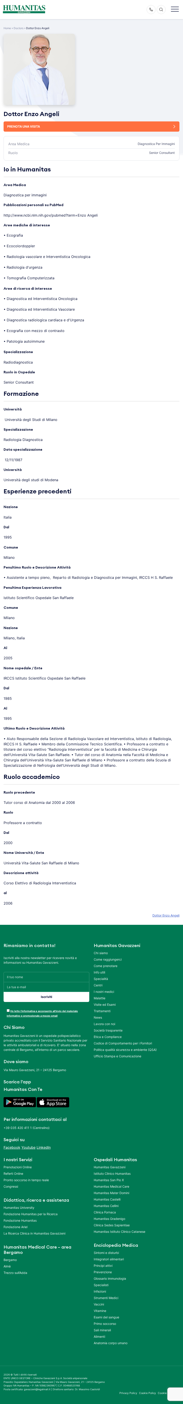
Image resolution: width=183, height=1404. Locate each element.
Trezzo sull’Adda (15, 1273)
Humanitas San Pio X (109, 1180)
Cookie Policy (147, 1393)
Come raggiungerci (108, 959)
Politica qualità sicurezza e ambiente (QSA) (125, 1050)
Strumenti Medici (106, 1298)
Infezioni (100, 1291)
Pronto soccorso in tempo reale (26, 1180)
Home (7, 28)
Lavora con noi (104, 1024)
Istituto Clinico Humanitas (112, 1173)
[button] (175, 9)
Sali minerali (102, 1330)
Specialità (101, 979)
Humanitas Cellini (106, 1206)
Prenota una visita (23, 126)
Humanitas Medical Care (111, 1186)
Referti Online (13, 1173)
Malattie (99, 998)
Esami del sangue (106, 1317)
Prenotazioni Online (18, 1167)
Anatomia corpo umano (110, 1343)
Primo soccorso (105, 1324)
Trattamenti (102, 1011)
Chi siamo (101, 953)
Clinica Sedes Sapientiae (112, 1225)
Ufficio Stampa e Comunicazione (117, 1056)
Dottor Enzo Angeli (165, 915)
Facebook (12, 1147)
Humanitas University (19, 1207)
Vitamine (100, 1311)
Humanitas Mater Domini (111, 1193)
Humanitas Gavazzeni (109, 1167)
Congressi (11, 1186)
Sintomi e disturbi (106, 1253)
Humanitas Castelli (107, 1199)
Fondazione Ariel (15, 1227)
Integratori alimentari (109, 1259)
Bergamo (10, 1260)
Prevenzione (103, 1272)
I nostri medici (104, 992)
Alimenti (99, 1336)
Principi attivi (103, 1265)
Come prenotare (105, 966)
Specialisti (101, 1285)
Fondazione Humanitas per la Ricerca (31, 1214)
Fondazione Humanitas (20, 1220)
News (98, 1017)
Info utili (99, 972)
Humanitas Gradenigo (109, 1219)
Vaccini (99, 1304)
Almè (7, 1266)
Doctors (18, 28)
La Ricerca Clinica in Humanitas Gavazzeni (34, 1233)
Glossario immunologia (110, 1278)
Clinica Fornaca (105, 1212)
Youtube (28, 1147)
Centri (98, 985)
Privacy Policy (128, 1393)
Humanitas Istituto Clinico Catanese (119, 1231)
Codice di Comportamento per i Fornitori (123, 1043)
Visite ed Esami (105, 1004)
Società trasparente (108, 1030)
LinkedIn (44, 1147)
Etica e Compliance (108, 1037)
